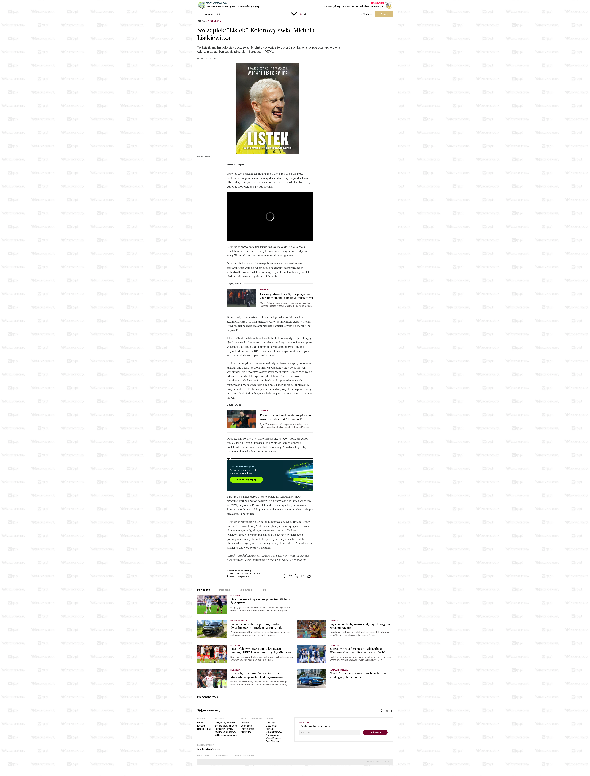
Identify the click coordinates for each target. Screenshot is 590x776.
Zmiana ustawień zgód (226, 726)
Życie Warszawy (273, 741)
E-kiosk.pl (270, 722)
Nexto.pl (270, 729)
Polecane (224, 589)
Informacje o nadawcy (225, 732)
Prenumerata (247, 729)
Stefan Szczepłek (235, 164)
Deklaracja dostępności (226, 735)
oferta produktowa (244, 756)
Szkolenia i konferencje (208, 749)
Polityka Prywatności (225, 722)
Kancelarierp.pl (273, 735)
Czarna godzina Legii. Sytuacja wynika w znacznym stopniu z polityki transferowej (286, 296)
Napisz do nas (204, 729)
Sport (205, 21)
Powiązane (203, 589)
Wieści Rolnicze (273, 738)
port (303, 14)
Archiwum (246, 732)
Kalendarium (222, 756)
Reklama (245, 722)
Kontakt (201, 726)
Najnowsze (245, 589)
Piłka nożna (216, 21)
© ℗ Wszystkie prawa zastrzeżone (244, 573)
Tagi (263, 589)
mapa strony (203, 756)
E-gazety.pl (271, 726)
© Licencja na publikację (239, 570)
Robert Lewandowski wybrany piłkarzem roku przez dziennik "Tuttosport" (286, 417)
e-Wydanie (366, 14)
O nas (200, 722)
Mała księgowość (274, 732)
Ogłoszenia (246, 726)
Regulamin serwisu (224, 729)
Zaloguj (384, 14)
